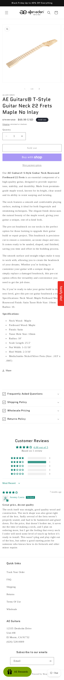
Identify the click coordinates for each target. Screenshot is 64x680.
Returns (10, 594)
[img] (10, 492)
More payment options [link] (32, 165)
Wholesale (12, 609)
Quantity (6, 129)
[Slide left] (24, 88)
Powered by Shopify (41, 674)
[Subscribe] (50, 661)
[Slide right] (39, 88)
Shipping (6, 124)
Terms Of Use (14, 602)
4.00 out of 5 (40, 447)
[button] (6, 12)
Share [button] (8, 370)
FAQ (9, 579)
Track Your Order (16, 572)
